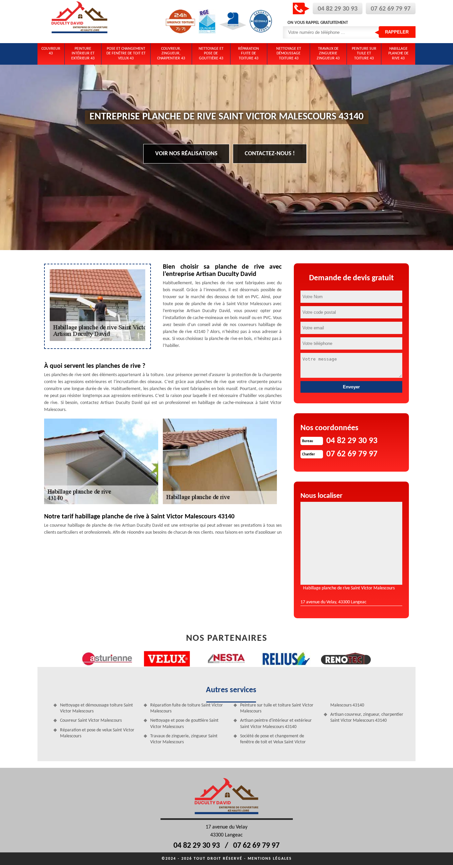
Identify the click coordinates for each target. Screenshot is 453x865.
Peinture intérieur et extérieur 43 (83, 53)
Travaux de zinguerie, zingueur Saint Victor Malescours (184, 739)
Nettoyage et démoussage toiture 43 (288, 53)
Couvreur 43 (50, 51)
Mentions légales (270, 859)
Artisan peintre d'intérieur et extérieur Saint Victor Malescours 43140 (276, 723)
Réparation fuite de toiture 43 (248, 53)
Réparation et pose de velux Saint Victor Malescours (97, 733)
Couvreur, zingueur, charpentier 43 (171, 53)
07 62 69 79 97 (391, 9)
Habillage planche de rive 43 (398, 53)
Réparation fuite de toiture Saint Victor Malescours (186, 708)
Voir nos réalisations (186, 154)
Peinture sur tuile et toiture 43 (364, 53)
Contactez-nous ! (270, 154)
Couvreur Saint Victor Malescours (91, 720)
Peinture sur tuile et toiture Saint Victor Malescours (276, 708)
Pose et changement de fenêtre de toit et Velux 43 (126, 53)
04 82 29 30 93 (337, 9)
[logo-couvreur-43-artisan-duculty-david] (79, 21)
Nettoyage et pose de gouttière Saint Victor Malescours (184, 723)
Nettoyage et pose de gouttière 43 (211, 53)
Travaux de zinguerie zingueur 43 (328, 53)
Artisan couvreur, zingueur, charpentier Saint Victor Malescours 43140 (366, 717)
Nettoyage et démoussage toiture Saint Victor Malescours (96, 708)
